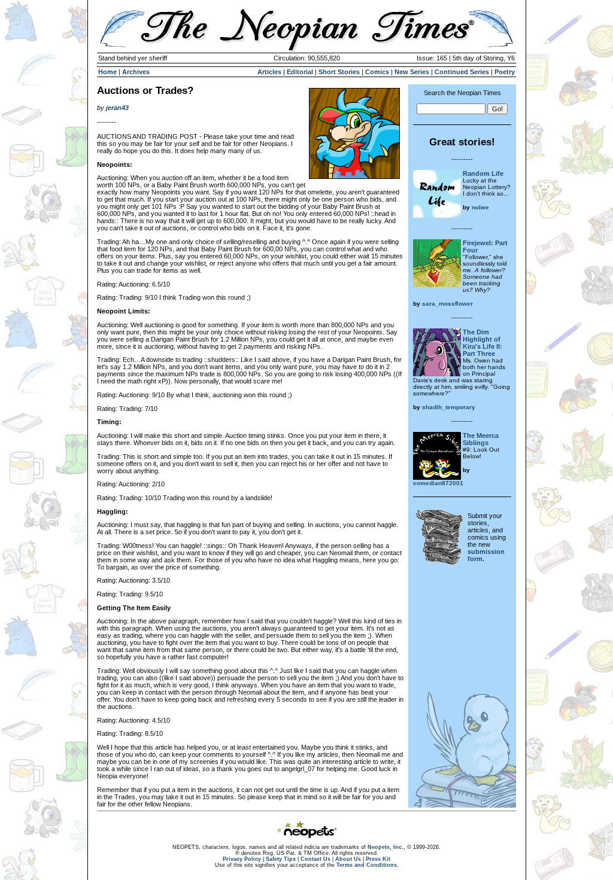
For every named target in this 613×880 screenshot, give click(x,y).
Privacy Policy (242, 859)
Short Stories (339, 71)
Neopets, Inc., (386, 847)
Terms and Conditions (366, 865)
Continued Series (462, 71)
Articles (269, 71)
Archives (136, 71)
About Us (348, 859)
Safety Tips (281, 859)
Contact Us (315, 859)
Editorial (300, 71)
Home (107, 71)
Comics (377, 71)
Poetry (504, 71)
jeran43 (117, 107)
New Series (411, 71)
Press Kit (378, 859)
